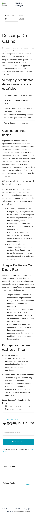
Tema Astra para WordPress (21, 511)
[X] (22, 24)
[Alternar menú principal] (33, 4)
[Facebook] (19, 24)
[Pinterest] (28, 24)
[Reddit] (25, 24)
